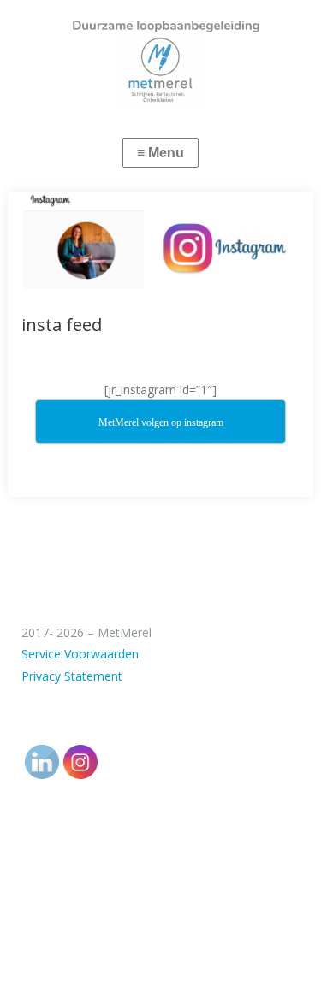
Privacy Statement (71, 676)
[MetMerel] (160, 53)
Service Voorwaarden (80, 654)
